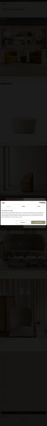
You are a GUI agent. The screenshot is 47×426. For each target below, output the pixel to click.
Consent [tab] (8, 206)
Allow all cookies (38, 222)
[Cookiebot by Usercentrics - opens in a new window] (40, 203)
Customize (22, 222)
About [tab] (39, 206)
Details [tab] (23, 206)
